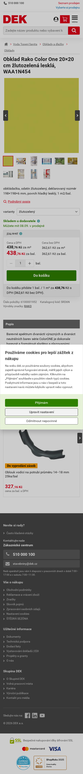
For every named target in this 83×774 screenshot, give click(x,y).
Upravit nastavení (41, 412)
